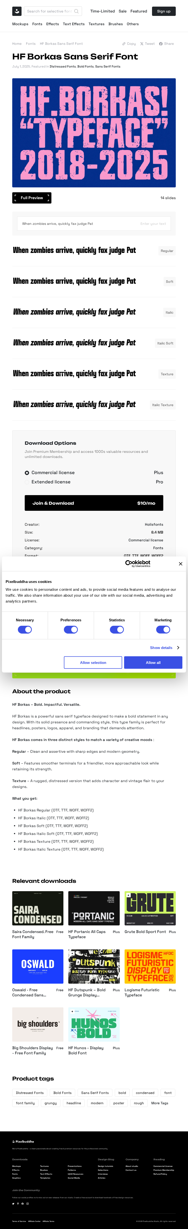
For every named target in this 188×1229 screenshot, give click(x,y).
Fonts (37, 24)
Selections (103, 1170)
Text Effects (74, 24)
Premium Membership (163, 1170)
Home (17, 43)
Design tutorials (105, 1166)
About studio (132, 1166)
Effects (52, 24)
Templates (45, 1178)
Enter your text (153, 223)
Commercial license (146, 540)
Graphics (16, 1178)
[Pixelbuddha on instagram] (27, 1204)
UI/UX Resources (75, 1174)
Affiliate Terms (48, 1221)
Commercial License (163, 1166)
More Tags (159, 1103)
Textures (97, 24)
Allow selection (93, 662)
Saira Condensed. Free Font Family (32, 934)
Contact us (131, 1170)
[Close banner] (180, 564)
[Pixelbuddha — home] (17, 11)
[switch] (71, 630)
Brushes (115, 24)
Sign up (164, 11)
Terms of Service (19, 1221)
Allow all (153, 662)
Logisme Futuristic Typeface (142, 993)
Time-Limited (102, 11)
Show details (161, 648)
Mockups (20, 24)
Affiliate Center (34, 1221)
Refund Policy (160, 1174)
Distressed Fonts (63, 66)
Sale (123, 11)
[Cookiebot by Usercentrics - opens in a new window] (128, 564)
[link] (128, 895)
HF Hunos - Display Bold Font (86, 1051)
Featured (138, 11)
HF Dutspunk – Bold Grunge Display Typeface (87, 993)
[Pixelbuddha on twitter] (13, 1204)
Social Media (74, 1178)
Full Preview (32, 197)
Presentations (75, 1166)
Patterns (72, 1170)
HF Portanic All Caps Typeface (87, 934)
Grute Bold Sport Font (145, 931)
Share (169, 43)
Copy (131, 43)
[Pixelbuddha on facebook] (23, 1204)
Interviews (103, 1174)
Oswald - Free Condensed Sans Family (27, 993)
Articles (101, 1178)
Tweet (150, 43)
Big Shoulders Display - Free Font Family (32, 1051)
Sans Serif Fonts (107, 66)
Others (133, 24)
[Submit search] (76, 11)
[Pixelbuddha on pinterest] (18, 1204)
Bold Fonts (85, 66)
